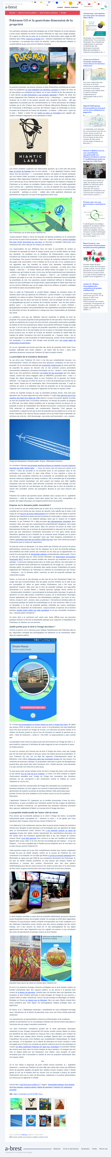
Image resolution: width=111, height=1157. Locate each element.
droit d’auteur (69, 1085)
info (46, 1137)
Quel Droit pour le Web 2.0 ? (30, 1085)
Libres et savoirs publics (27, 13)
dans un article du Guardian (20, 171)
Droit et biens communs (49, 13)
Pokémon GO (58, 1087)
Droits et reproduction (71, 1149)
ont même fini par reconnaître (51, 373)
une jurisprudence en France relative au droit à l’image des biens (43, 725)
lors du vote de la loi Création (32, 774)
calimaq (24, 1135)
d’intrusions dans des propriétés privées (43, 759)
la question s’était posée (51, 365)
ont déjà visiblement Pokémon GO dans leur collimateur (37, 1047)
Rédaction (57, 1149)
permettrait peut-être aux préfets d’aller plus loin (34, 540)
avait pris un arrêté (33, 39)
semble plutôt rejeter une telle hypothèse (33, 610)
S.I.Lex (63, 13)
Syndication (85, 1149)
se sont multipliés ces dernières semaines (42, 90)
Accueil (12, 13)
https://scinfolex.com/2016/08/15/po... (28, 1094)
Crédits (94, 1149)
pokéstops (68, 1087)
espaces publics (30, 1087)
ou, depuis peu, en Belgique (36, 1000)
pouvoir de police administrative (32, 514)
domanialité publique (39, 554)
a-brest (11, 7)
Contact (60, 7)
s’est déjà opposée (28, 838)
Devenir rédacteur (71, 7)
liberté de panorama (44, 1087)
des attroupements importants (59, 521)
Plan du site (103, 1149)
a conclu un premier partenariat (60, 856)
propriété (12, 1090)
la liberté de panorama (26, 992)
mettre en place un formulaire (49, 113)
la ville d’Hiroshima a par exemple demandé (39, 95)
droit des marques (16, 1087)
